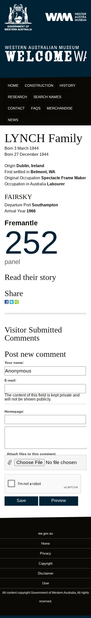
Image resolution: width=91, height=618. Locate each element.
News (13, 120)
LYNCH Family (43, 138)
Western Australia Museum (18, 17)
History (67, 85)
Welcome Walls (45, 52)
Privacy (45, 553)
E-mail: (10, 380)
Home (13, 85)
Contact (16, 108)
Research (17, 97)
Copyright (46, 563)
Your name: (14, 363)
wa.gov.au (45, 533)
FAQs (35, 108)
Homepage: (14, 411)
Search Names (47, 97)
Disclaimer (45, 573)
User (45, 583)
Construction (39, 85)
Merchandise (60, 108)
